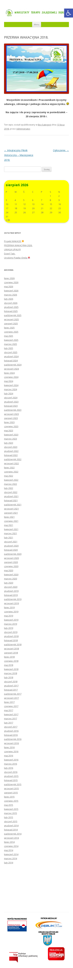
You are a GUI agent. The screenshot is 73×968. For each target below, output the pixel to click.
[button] (68, 13)
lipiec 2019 (9, 607)
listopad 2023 (11, 405)
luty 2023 (8, 442)
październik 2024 (12, 364)
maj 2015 (8, 804)
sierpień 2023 (11, 418)
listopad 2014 (11, 829)
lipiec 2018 (9, 656)
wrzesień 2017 (11, 698)
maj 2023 (8, 430)
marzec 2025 (10, 344)
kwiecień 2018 (11, 669)
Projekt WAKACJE (13, 241)
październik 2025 (12, 315)
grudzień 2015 (11, 776)
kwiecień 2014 (11, 854)
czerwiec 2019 (11, 611)
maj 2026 (8, 286)
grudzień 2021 (11, 496)
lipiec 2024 (9, 372)
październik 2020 (12, 553)
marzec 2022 (10, 484)
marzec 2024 (10, 389)
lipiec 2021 (9, 516)
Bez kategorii (44, 124)
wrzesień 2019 (11, 603)
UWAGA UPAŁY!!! (12, 249)
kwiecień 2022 (11, 479)
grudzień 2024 (11, 356)
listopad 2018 (11, 640)
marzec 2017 (10, 718)
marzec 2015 (10, 813)
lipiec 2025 (9, 327)
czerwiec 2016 (11, 751)
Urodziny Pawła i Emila (16, 257)
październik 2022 (12, 459)
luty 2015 (8, 817)
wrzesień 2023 (11, 414)
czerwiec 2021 (11, 521)
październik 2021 (12, 504)
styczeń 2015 (10, 821)
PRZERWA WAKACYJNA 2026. (18, 245)
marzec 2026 (10, 294)
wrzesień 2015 (11, 788)
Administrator (23, 128)
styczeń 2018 (10, 681)
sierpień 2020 (11, 562)
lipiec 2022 (9, 467)
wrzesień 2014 (11, 837)
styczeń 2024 (10, 397)
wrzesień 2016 (11, 743)
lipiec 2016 (9, 747)
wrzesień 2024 (11, 368)
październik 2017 (12, 693)
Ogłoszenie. (61, 150)
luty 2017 (8, 722)
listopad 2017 (11, 689)
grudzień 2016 (11, 730)
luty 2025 (8, 348)
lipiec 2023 (9, 422)
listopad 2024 (11, 360)
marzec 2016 (10, 763)
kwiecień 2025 (11, 340)
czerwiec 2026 (11, 282)
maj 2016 (8, 755)
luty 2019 (8, 628)
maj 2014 (8, 850)
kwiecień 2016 (11, 759)
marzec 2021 (10, 533)
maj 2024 (8, 381)
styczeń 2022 (10, 492)
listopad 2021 (11, 500)
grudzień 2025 (11, 307)
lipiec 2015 (9, 796)
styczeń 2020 (10, 586)
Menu (36, 24)
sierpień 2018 (11, 652)
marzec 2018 (10, 673)
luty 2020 (8, 582)
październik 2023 (12, 409)
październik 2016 (12, 739)
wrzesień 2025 (11, 319)
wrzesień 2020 (11, 558)
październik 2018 (12, 644)
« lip (8, 219)
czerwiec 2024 (11, 377)
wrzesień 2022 (11, 463)
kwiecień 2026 (11, 290)
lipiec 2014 (9, 842)
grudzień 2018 (11, 636)
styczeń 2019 (10, 632)
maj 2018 (8, 665)
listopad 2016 (11, 735)
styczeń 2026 (10, 302)
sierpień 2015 (11, 792)
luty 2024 (8, 393)
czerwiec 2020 (11, 566)
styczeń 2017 (10, 726)
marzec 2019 (10, 623)
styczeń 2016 (10, 772)
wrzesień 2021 (11, 508)
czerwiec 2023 (11, 426)
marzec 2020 (10, 578)
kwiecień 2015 (11, 809)
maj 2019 (8, 615)
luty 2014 (8, 862)
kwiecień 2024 (11, 385)
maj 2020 (8, 570)
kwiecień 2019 (11, 619)
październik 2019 (12, 599)
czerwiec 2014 (11, 846)
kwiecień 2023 (11, 434)
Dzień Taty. (9, 253)
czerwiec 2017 (11, 706)
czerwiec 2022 (11, 471)
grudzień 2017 (11, 685)
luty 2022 (8, 488)
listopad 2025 (11, 311)
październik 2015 (12, 784)
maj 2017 (8, 710)
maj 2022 (8, 475)
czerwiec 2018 (11, 660)
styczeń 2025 (10, 352)
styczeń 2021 (10, 541)
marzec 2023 (10, 438)
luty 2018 (8, 677)
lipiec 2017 (9, 702)
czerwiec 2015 (11, 800)
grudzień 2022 (11, 451)
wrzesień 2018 (11, 648)
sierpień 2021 (11, 512)
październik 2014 (12, 833)
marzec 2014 (10, 858)
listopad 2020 (11, 549)
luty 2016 (8, 767)
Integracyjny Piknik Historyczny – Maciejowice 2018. (18, 155)
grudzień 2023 (11, 401)
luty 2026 (8, 298)
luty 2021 (8, 537)
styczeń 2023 (10, 447)
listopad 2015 (11, 780)
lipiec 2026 (9, 278)
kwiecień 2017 (11, 714)
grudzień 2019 (11, 591)
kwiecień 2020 (11, 574)
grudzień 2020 (11, 545)
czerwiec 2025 (11, 331)
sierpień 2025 (11, 323)
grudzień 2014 (11, 825)
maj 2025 (8, 335)
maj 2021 (8, 525)
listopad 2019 (11, 595)
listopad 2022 (11, 455)
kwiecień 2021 (11, 529)
